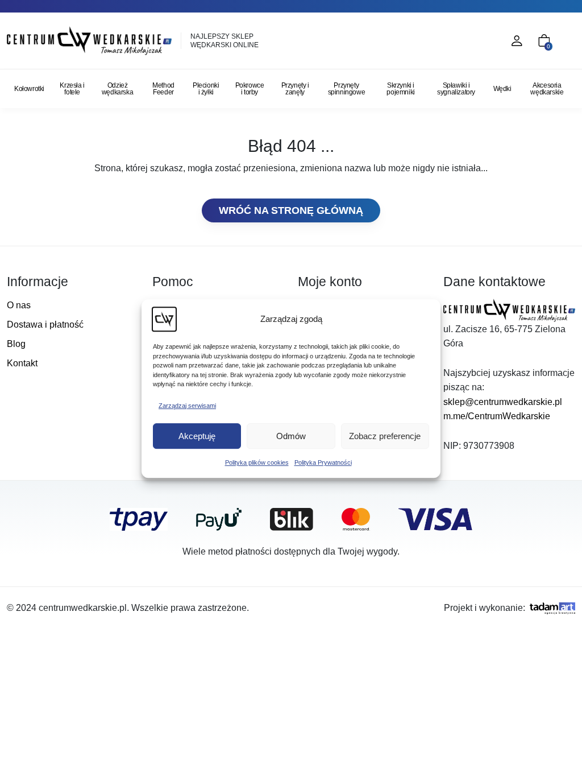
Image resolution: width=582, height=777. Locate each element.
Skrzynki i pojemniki (400, 89)
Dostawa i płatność (45, 324)
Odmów (291, 436)
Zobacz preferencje (385, 436)
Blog (16, 344)
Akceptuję (196, 436)
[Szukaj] (467, 41)
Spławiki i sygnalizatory (456, 89)
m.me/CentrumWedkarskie (496, 416)
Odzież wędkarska (117, 89)
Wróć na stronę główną (291, 210)
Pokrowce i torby (249, 89)
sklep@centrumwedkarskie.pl (502, 402)
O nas (19, 305)
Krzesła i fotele (72, 89)
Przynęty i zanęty (295, 89)
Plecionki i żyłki (206, 89)
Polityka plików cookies (257, 462)
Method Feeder (163, 89)
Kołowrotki (29, 88)
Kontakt (22, 363)
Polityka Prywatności (323, 462)
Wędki (502, 88)
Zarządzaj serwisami (187, 405)
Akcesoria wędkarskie (546, 89)
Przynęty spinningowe (346, 89)
